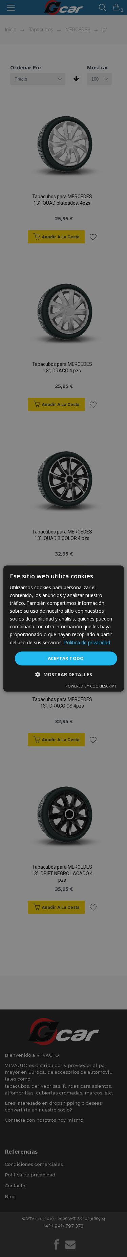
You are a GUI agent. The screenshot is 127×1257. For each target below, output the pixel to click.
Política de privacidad (87, 642)
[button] (63, 674)
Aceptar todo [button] (66, 658)
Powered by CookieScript (91, 686)
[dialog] (63, 628)
